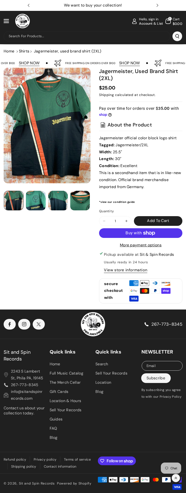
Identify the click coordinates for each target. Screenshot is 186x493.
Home (9, 51)
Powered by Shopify (74, 483)
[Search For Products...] (177, 36)
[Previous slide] (28, 5)
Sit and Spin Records (17, 355)
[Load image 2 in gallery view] (36, 200)
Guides (56, 419)
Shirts (24, 51)
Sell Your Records (66, 409)
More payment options (141, 245)
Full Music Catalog (66, 373)
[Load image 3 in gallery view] (58, 200)
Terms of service (77, 459)
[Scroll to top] (175, 478)
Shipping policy (23, 466)
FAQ (53, 428)
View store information (125, 269)
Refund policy (15, 459)
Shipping (106, 95)
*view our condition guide (117, 202)
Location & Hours (65, 400)
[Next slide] (157, 5)
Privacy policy (45, 459)
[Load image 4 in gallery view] (80, 200)
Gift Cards (59, 391)
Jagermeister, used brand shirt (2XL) (67, 51)
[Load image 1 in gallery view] (13, 200)
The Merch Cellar (65, 382)
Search (101, 364)
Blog (54, 437)
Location (103, 382)
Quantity (106, 211)
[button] (9, 21)
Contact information (60, 466)
